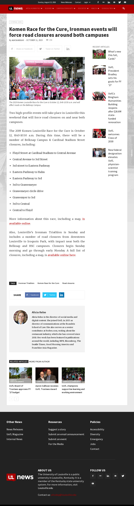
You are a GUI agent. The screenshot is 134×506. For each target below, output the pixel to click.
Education (82, 8)
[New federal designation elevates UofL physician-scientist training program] (99, 152)
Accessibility (97, 429)
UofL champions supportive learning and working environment (73, 389)
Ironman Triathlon (26, 283)
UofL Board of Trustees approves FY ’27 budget (20, 389)
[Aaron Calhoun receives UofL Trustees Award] (46, 375)
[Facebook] (98, 2)
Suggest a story (57, 429)
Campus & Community (65, 8)
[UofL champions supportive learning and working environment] (73, 375)
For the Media (56, 444)
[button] (123, 8)
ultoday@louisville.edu (63, 494)
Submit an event (57, 439)
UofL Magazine (15, 434)
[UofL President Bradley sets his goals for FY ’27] (99, 69)
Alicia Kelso (18, 40)
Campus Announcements (17, 381)
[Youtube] (125, 2)
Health (94, 8)
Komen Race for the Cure (48, 283)
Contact (78, 2)
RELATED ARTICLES (19, 361)
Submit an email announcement (66, 434)
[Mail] (114, 2)
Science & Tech (107, 8)
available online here (61, 255)
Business (48, 8)
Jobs (93, 444)
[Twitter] (119, 2)
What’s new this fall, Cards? (114, 55)
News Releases (66, 2)
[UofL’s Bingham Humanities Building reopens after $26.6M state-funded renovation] (99, 96)
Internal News (16, 22)
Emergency (96, 439)
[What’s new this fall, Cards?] (99, 54)
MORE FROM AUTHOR (39, 361)
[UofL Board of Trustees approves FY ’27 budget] (20, 375)
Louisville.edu (45, 488)
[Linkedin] (108, 2)
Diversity (95, 434)
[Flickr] (103, 2)
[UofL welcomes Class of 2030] (99, 133)
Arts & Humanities (33, 8)
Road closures (68, 283)
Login (86, 2)
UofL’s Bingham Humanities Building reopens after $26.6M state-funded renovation (114, 108)
